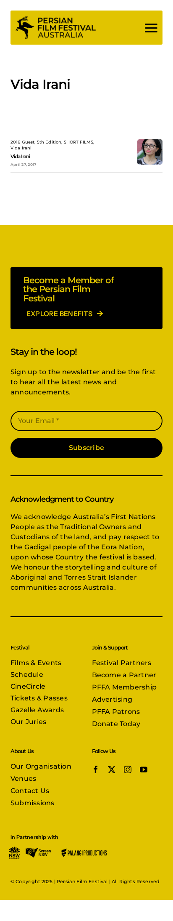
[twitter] (111, 769)
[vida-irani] (150, 142)
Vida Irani (20, 156)
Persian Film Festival (82, 881)
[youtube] (143, 769)
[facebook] (96, 769)
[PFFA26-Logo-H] (56, 18)
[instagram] (127, 769)
